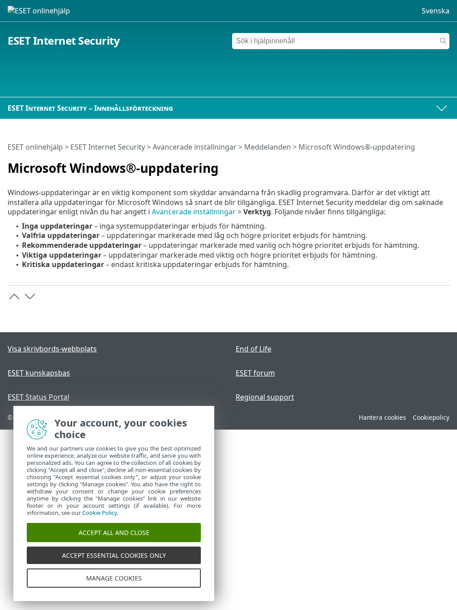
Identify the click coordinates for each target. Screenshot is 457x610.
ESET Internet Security (64, 40)
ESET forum (255, 373)
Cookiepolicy (431, 417)
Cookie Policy (99, 513)
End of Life (253, 349)
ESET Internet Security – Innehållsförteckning (90, 108)
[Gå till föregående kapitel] (14, 296)
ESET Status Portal (38, 397)
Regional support (265, 397)
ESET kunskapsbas (39, 373)
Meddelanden (267, 147)
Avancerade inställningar (195, 147)
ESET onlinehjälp (35, 147)
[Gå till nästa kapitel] (30, 296)
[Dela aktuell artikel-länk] (418, 164)
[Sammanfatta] (444, 164)
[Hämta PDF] (431, 164)
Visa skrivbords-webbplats (52, 349)
